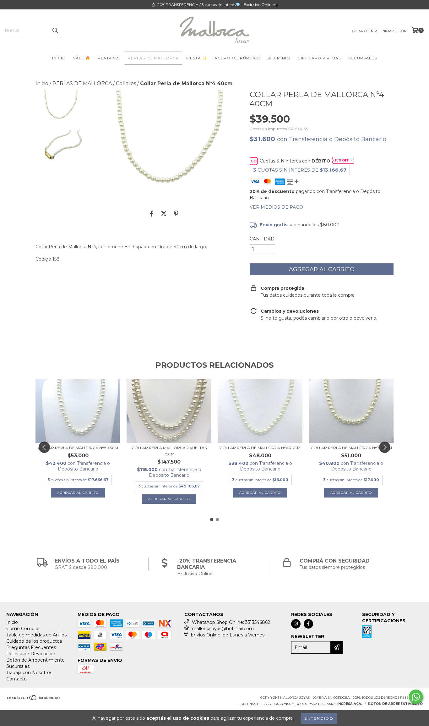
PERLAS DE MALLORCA (153, 58)
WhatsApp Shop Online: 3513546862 (231, 622)
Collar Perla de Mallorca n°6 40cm (260, 447)
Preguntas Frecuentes (31, 647)
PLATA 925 (109, 58)
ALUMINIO (279, 58)
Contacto (16, 679)
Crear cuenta (364, 31)
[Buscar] (55, 30)
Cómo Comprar (23, 628)
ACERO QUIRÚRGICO (238, 58)
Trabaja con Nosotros (29, 672)
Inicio (41, 83)
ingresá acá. (349, 704)
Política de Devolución (30, 654)
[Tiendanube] (33, 699)
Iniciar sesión (394, 31)
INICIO (59, 58)
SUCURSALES (362, 58)
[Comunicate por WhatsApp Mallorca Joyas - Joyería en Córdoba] (416, 697)
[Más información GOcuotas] (343, 161)
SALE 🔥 (81, 58)
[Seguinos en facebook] (308, 624)
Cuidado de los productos (34, 641)
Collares (126, 83)
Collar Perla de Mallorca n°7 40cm (351, 447)
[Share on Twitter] (164, 214)
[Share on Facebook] (151, 214)
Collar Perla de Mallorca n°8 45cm (78, 447)
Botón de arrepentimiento (395, 704)
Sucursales (18, 666)
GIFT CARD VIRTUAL (319, 58)
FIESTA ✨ (196, 58)
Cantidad (262, 239)
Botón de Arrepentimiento (35, 660)
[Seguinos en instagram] (296, 624)
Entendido (319, 718)
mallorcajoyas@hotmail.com (223, 628)
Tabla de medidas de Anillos (36, 635)
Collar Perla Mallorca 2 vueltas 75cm (169, 450)
